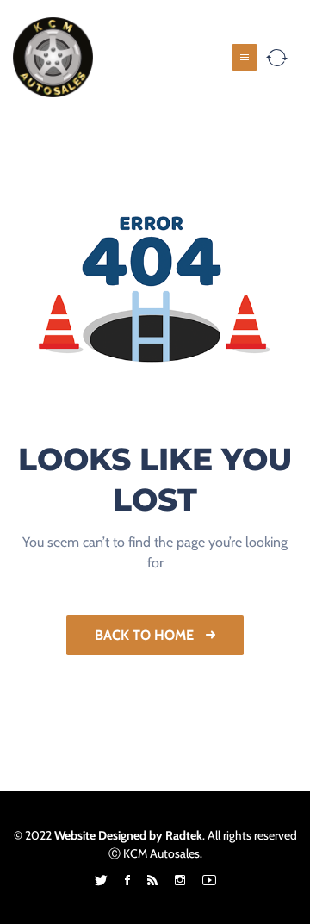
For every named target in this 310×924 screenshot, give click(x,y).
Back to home (146, 635)
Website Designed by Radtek (128, 835)
